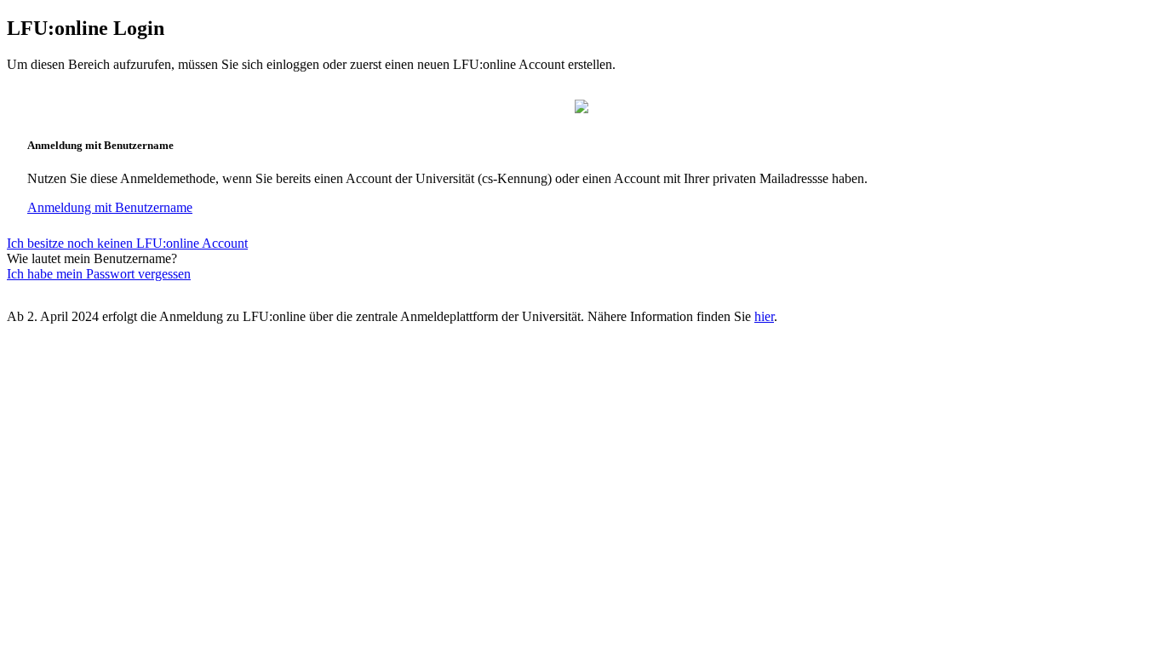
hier (764, 316)
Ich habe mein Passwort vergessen (99, 274)
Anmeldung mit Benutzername (109, 207)
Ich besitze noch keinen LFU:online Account (127, 243)
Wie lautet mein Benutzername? (92, 258)
